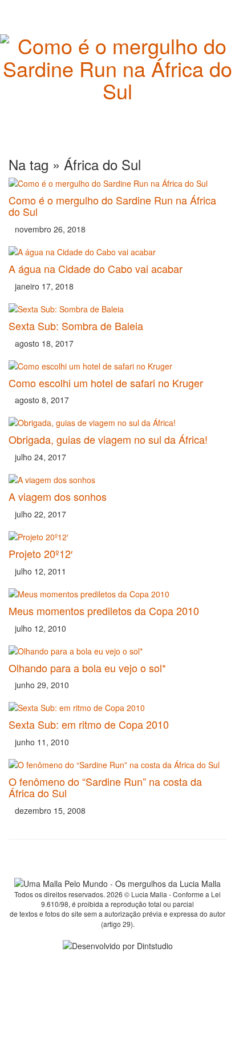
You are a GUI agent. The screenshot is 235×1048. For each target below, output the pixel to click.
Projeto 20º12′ (40, 553)
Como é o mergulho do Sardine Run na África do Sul (112, 205)
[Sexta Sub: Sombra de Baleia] (117, 309)
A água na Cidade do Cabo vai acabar (96, 268)
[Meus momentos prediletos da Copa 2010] (117, 594)
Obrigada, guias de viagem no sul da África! (108, 439)
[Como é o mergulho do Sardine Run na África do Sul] (117, 183)
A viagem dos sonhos (58, 496)
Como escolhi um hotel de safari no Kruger (106, 382)
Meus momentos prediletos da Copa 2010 (104, 610)
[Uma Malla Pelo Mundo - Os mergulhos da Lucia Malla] (117, 59)
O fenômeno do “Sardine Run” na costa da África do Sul (105, 787)
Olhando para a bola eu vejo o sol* (87, 667)
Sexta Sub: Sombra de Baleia (76, 325)
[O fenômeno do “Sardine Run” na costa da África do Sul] (117, 764)
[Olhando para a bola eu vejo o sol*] (117, 651)
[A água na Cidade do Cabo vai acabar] (117, 252)
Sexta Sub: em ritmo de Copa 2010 (89, 724)
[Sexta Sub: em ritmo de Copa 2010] (117, 707)
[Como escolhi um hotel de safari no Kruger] (117, 366)
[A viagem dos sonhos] (117, 479)
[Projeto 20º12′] (117, 537)
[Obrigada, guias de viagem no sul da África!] (117, 422)
